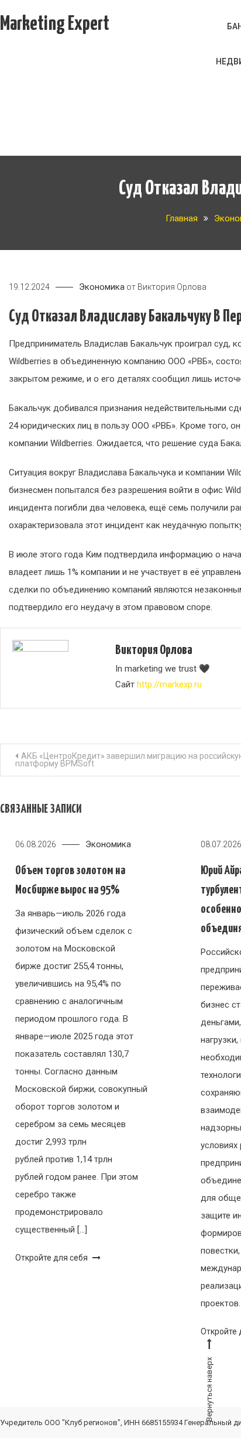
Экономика (102, 287)
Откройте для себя (52, 1257)
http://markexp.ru (169, 684)
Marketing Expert (54, 24)
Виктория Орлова (171, 287)
